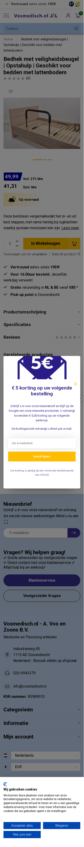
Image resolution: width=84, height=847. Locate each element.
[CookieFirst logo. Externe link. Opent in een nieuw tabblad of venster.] (5, 784)
